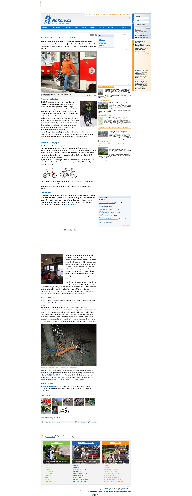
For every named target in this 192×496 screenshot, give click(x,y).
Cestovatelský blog (50, 481)
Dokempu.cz (52, 435)
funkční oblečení (50, 437)
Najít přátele (102, 41)
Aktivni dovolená (67, 435)
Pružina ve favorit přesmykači (107, 203)
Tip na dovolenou (103, 43)
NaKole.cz (45, 31)
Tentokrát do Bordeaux (105, 209)
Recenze (47, 477)
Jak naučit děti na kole (110, 471)
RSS (129, 488)
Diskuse (110, 27)
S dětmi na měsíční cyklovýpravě (113, 481)
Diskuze (47, 467)
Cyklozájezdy (44, 435)
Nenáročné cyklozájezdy (111, 473)
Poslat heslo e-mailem (141, 31)
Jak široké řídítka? (104, 201)
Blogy (102, 27)
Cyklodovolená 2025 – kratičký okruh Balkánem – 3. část (114, 144)
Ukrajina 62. (102, 206)
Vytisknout (93, 422)
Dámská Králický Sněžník (106, 86)
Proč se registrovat (140, 33)
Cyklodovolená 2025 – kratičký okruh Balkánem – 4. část (114, 128)
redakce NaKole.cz (58, 379)
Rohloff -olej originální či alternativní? (108, 219)
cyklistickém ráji (71, 204)
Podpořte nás (123, 488)
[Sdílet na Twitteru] (93, 35)
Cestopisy (48, 475)
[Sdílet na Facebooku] (91, 35)
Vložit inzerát (102, 40)
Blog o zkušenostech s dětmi (112, 479)
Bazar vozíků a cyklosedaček (112, 477)
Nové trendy (102, 222)
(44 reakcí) (52, 422)
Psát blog (101, 45)
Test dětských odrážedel (111, 469)
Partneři (117, 488)
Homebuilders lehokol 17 (105, 212)
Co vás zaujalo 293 (104, 215)
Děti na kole (115, 443)
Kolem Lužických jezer (105, 100)
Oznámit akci (102, 38)
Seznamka (93, 27)
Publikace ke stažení (80, 481)
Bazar (84, 27)
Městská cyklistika (86, 443)
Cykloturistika (57, 443)
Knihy (76, 27)
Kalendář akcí (56, 27)
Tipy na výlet (48, 473)
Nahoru (128, 485)
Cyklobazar (59, 435)
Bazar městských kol (80, 473)
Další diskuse (126, 225)
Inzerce (106, 488)
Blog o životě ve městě (81, 479)
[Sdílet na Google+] (96, 35)
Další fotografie (92, 95)
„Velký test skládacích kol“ (55, 375)
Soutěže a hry (122, 27)
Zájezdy (68, 27)
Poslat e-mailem (82, 422)
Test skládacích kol (80, 469)
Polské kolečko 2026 (104, 115)
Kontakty (111, 488)
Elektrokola (77, 471)
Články (45, 27)
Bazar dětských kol (109, 475)
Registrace (138, 30)
